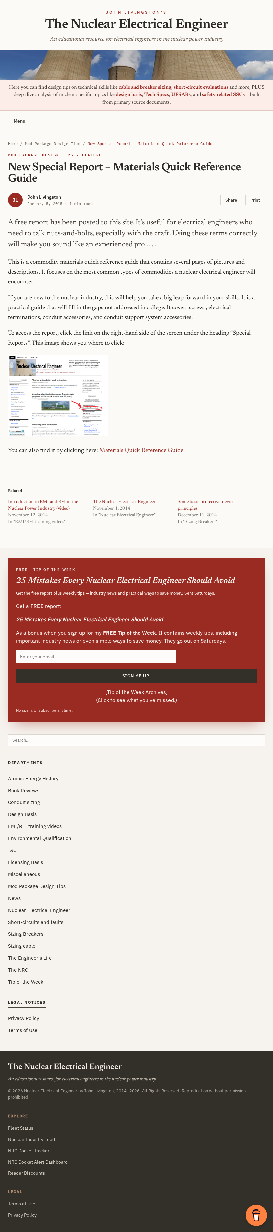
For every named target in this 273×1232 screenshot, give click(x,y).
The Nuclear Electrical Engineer (136, 25)
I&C (12, 850)
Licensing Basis (25, 862)
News (14, 898)
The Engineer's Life (30, 958)
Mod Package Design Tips (52, 143)
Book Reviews (23, 790)
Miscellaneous (24, 874)
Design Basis (22, 814)
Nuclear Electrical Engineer (39, 910)
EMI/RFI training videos (35, 826)
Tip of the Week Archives (136, 692)
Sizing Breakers (25, 934)
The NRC (18, 970)
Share (231, 200)
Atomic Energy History (33, 778)
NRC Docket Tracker (28, 1151)
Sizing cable (21, 946)
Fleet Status (20, 1128)
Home (13, 143)
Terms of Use (22, 1030)
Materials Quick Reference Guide (141, 451)
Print (255, 200)
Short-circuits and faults (35, 922)
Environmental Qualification (39, 838)
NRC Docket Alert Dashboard (38, 1162)
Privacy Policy (23, 1018)
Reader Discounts (26, 1173)
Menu (19, 121)
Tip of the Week (25, 982)
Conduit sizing (24, 802)
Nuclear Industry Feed (31, 1139)
